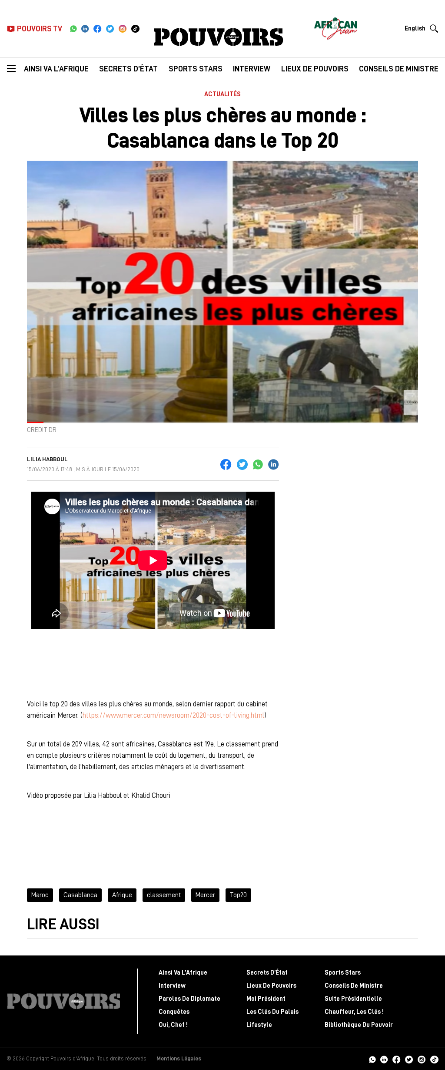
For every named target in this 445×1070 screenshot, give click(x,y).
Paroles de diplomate (189, 999)
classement (164, 894)
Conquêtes (174, 1012)
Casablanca (80, 894)
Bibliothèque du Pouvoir (359, 1025)
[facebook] (97, 29)
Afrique (122, 894)
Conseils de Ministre (354, 985)
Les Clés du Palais (272, 1012)
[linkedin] (85, 29)
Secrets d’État (128, 69)
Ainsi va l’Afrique (56, 69)
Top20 (238, 894)
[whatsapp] (73, 29)
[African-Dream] (335, 26)
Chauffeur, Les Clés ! (354, 1012)
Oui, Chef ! (173, 1025)
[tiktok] (135, 29)
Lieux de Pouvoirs (271, 985)
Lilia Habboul (47, 459)
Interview (251, 69)
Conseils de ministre (398, 69)
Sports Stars (195, 69)
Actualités (222, 94)
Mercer (205, 894)
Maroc (40, 894)
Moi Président (266, 999)
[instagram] (123, 29)
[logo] (218, 37)
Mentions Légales (178, 1058)
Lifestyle (259, 1025)
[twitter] (110, 29)
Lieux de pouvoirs (315, 69)
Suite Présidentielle (353, 999)
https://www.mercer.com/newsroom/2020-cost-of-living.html (173, 715)
